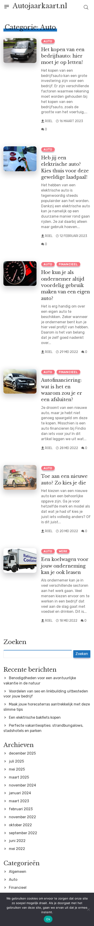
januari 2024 (20, 793)
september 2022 (23, 833)
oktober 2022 (20, 825)
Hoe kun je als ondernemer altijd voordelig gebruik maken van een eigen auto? (65, 285)
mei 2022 (17, 849)
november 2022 (22, 817)
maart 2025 (19, 777)
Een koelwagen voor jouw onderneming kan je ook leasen (65, 565)
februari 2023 (21, 809)
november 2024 (22, 785)
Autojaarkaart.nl (40, 6)
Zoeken (14, 642)
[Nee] (88, 909)
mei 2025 (17, 769)
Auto (48, 41)
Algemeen (17, 871)
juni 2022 (17, 841)
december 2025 (22, 753)
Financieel (68, 264)
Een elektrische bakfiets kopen (35, 717)
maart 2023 (19, 801)
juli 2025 (16, 761)
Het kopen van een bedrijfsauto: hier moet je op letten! (62, 56)
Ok (48, 919)
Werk (63, 551)
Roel (48, 121)
